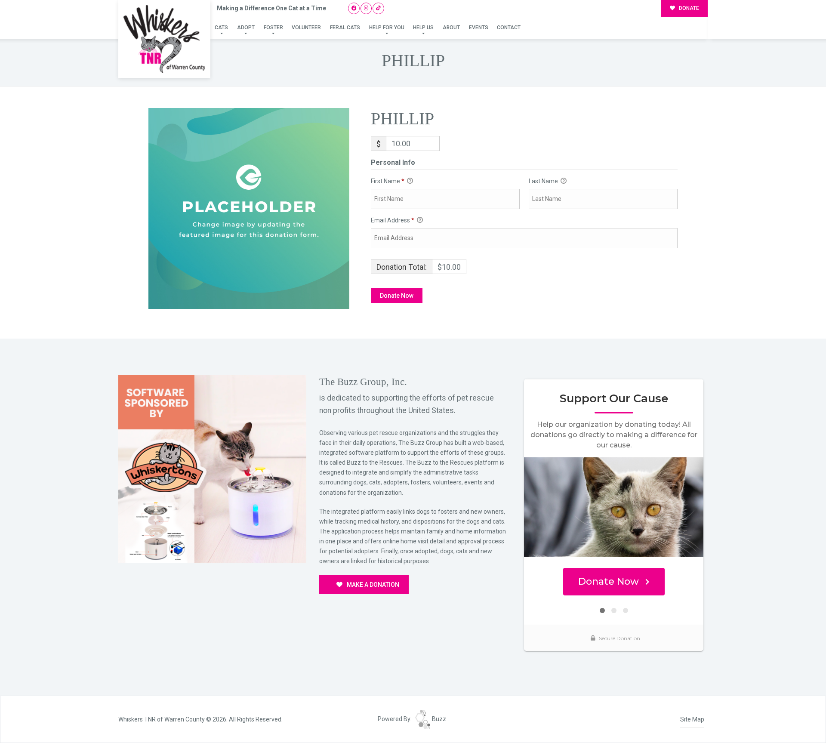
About (451, 28)
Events (478, 28)
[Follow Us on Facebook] (354, 8)
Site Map (692, 719)
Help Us (423, 28)
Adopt (246, 28)
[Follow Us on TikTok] (378, 8)
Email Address (392, 220)
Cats (221, 28)
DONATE (688, 8)
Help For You (386, 28)
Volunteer (306, 28)
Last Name (544, 181)
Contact (509, 28)
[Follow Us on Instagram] (366, 8)
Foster (273, 28)
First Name (387, 181)
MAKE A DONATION (372, 584)
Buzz (438, 718)
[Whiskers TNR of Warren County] (164, 39)
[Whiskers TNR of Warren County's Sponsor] (212, 468)
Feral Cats (345, 28)
